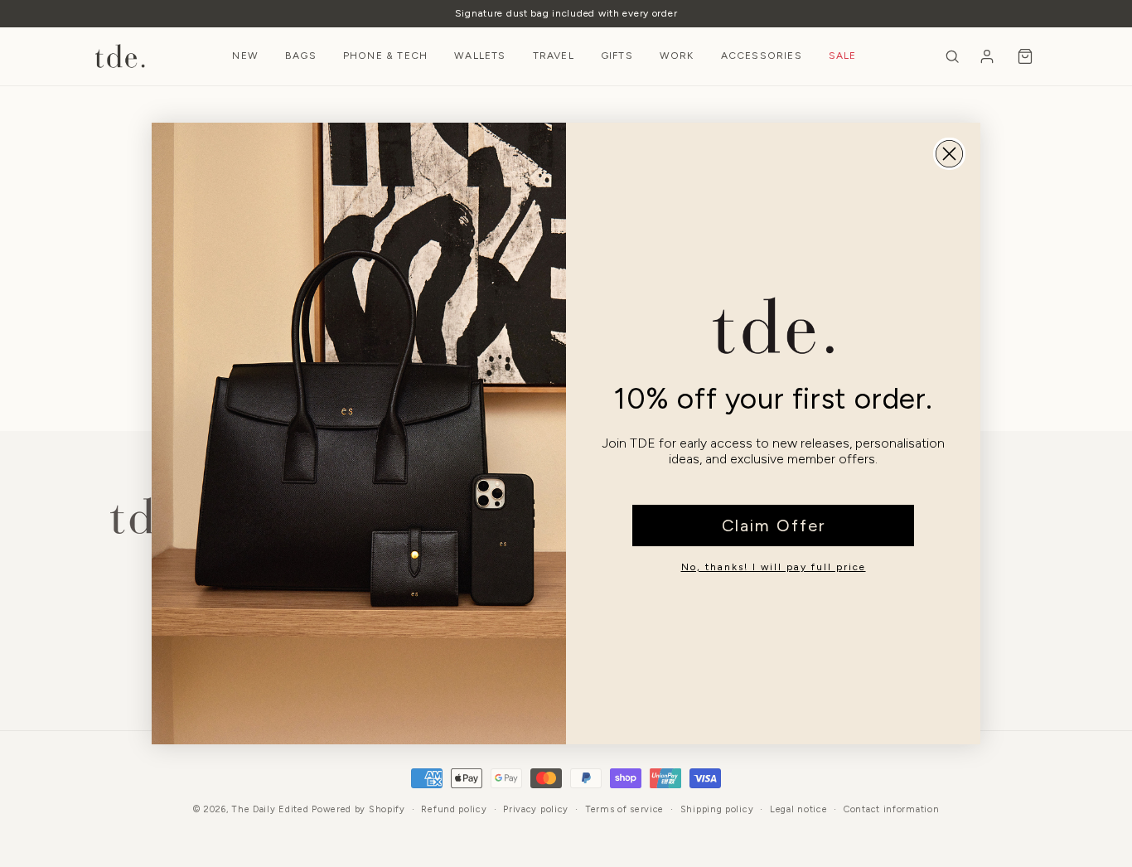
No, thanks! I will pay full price (773, 567)
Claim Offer (773, 525)
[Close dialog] (949, 153)
